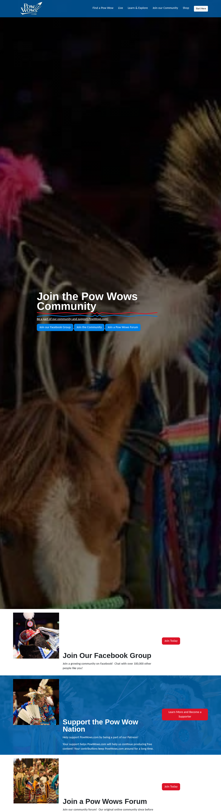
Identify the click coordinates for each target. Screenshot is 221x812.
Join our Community (165, 8)
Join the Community (89, 327)
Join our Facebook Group (55, 327)
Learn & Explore (138, 8)
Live (120, 8)
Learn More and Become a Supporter (185, 714)
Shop (186, 8)
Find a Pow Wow (103, 8)
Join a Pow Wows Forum (123, 327)
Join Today (171, 641)
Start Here (201, 9)
